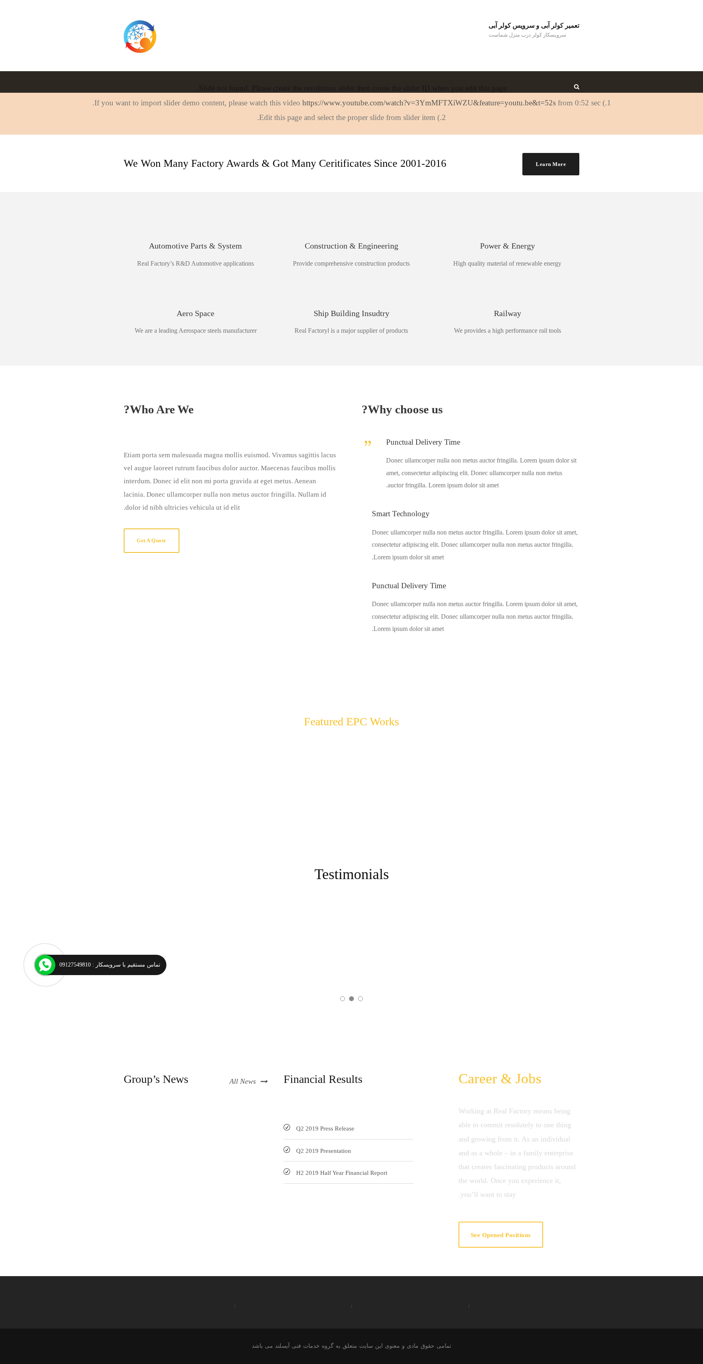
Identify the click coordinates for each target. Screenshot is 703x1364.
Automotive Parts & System (195, 245)
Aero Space (195, 313)
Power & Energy (507, 245)
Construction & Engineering (351, 245)
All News (242, 1081)
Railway (507, 313)
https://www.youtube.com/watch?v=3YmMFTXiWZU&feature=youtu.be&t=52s (429, 102)
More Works (358, 743)
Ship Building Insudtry (351, 313)
